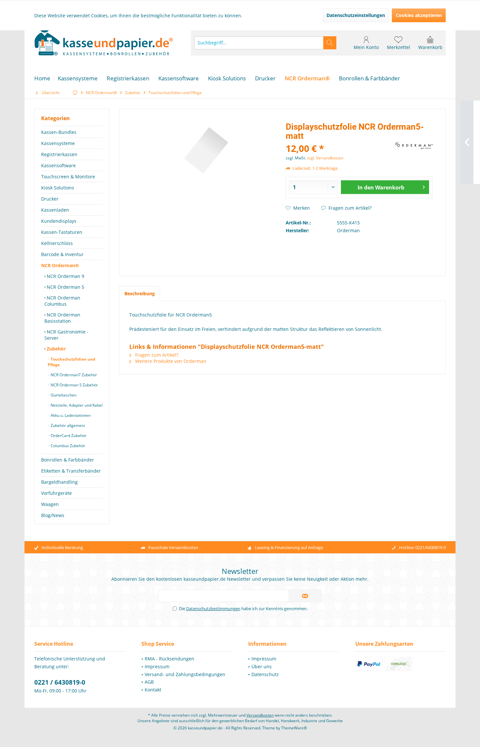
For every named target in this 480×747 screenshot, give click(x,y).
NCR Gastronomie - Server (66, 335)
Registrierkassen (59, 154)
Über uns (261, 666)
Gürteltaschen (63, 395)
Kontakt (153, 690)
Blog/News (52, 515)
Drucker (49, 199)
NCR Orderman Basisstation (62, 318)
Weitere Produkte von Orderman (170, 361)
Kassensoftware (58, 165)
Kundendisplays (58, 221)
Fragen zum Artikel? (349, 208)
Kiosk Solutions (57, 188)
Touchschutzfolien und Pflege (71, 361)
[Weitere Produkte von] (414, 145)
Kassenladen (55, 210)
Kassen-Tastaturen (61, 232)
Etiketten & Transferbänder (71, 471)
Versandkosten (260, 715)
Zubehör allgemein (67, 425)
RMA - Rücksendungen (169, 659)
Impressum (157, 666)
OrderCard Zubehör (68, 435)
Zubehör (55, 349)
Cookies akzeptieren (419, 15)
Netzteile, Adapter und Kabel (76, 405)
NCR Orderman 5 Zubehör (74, 385)
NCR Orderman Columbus (62, 301)
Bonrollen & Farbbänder (67, 460)
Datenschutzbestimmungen (213, 608)
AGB (149, 682)
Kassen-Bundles (58, 132)
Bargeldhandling (59, 482)
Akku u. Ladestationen (70, 415)
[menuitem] (430, 43)
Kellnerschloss (57, 243)
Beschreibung (139, 293)
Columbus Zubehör (67, 445)
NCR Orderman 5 (64, 287)
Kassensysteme (58, 143)
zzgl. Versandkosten (325, 158)
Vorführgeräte (56, 493)
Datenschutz (265, 674)
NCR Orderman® (60, 265)
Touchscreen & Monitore (68, 176)
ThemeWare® (294, 728)
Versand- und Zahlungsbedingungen (185, 674)
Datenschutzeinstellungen (356, 15)
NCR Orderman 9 (64, 276)
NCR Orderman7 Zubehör (73, 375)
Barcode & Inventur (62, 254)
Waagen (50, 504)
